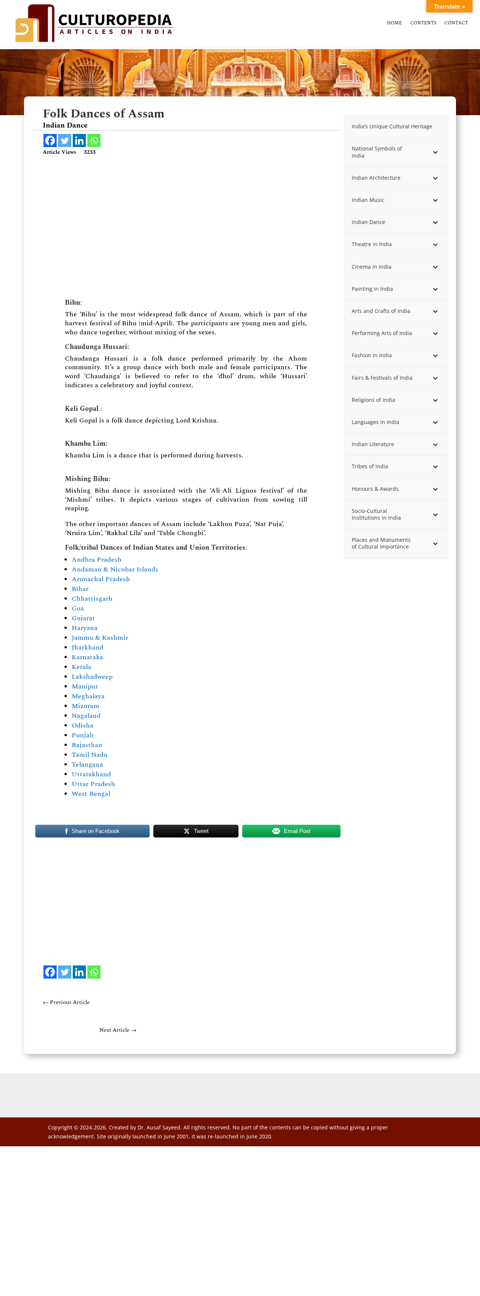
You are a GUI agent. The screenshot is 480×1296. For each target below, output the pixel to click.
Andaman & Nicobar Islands (115, 569)
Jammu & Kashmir (100, 638)
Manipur (85, 686)
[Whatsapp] (93, 140)
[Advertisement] (186, 225)
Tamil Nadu (89, 755)
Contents (423, 24)
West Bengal (91, 794)
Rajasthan (87, 745)
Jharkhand (88, 647)
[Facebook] (50, 140)
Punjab (82, 735)
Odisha (82, 725)
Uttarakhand (91, 774)
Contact (456, 24)
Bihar (80, 589)
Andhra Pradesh (97, 560)
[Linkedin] (79, 140)
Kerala (81, 667)
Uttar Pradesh (93, 784)
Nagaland (86, 716)
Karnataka (87, 657)
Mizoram (85, 706)
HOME (394, 24)
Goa (78, 608)
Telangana (87, 764)
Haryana (85, 628)
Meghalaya (88, 696)
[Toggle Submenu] (435, 152)
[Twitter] (64, 140)
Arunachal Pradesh (101, 579)
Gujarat (83, 618)
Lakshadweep (92, 677)
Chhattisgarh (92, 599)
